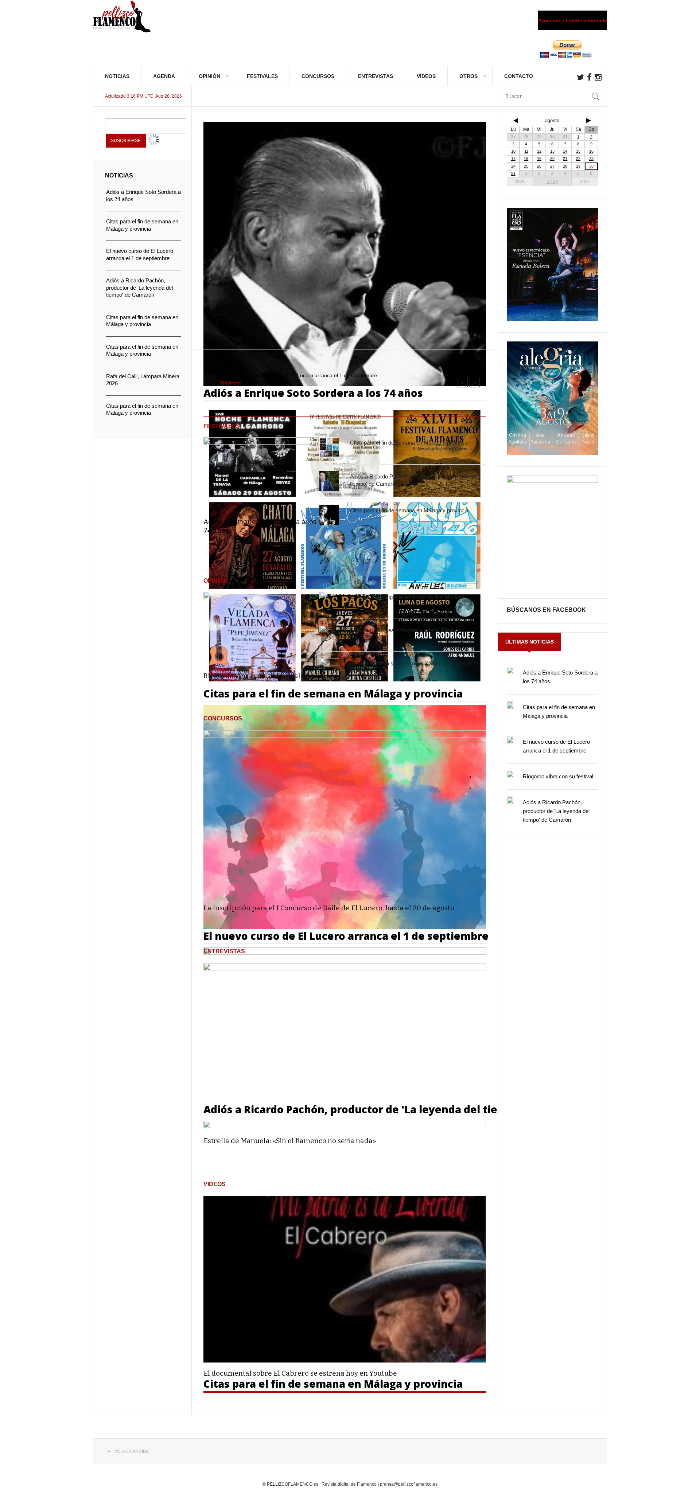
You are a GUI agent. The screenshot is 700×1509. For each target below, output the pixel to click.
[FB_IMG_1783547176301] (552, 481)
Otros (468, 76)
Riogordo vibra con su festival (251, 676)
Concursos (318, 76)
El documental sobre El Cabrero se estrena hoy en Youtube (300, 1373)
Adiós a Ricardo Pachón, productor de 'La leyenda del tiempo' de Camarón (556, 811)
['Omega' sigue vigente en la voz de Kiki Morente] (329, 601)
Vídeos (426, 76)
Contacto (518, 76)
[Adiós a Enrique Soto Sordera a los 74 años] (261, 472)
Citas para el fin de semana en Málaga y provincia (409, 442)
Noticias (117, 76)
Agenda (164, 76)
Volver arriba (131, 1451)
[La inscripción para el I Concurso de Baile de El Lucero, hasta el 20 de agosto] (344, 813)
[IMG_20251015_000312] (552, 319)
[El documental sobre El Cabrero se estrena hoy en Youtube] (344, 1279)
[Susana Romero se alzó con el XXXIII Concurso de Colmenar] (329, 668)
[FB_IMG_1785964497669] (552, 453)
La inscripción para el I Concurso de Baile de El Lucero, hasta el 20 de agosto (328, 908)
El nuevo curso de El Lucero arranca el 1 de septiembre (312, 375)
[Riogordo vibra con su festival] (261, 627)
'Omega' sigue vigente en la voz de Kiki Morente (407, 597)
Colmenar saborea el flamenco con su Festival (405, 630)
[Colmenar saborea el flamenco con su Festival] (329, 635)
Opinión (209, 76)
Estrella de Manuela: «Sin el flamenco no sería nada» (289, 1141)
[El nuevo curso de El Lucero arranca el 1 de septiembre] (510, 739)
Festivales (262, 76)
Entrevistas (375, 76)
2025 (519, 181)
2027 (585, 181)
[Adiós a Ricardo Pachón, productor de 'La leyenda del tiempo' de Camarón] (329, 481)
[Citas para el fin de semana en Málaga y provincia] (329, 447)
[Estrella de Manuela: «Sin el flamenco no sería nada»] (344, 1046)
